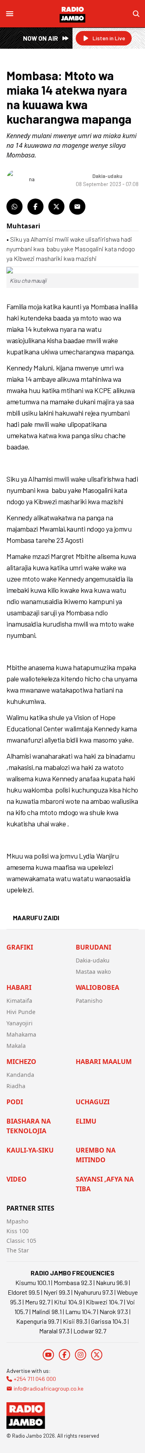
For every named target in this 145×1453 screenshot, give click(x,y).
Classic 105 (21, 1240)
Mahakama (21, 1034)
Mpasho (17, 1221)
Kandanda (20, 1074)
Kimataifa (19, 1000)
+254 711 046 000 (35, 1378)
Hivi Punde (20, 1012)
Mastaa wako (93, 971)
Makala (16, 1045)
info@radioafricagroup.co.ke (48, 1388)
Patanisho (89, 1000)
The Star (17, 1250)
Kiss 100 (17, 1231)
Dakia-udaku (93, 960)
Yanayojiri (19, 1023)
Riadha (15, 1086)
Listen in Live (109, 38)
